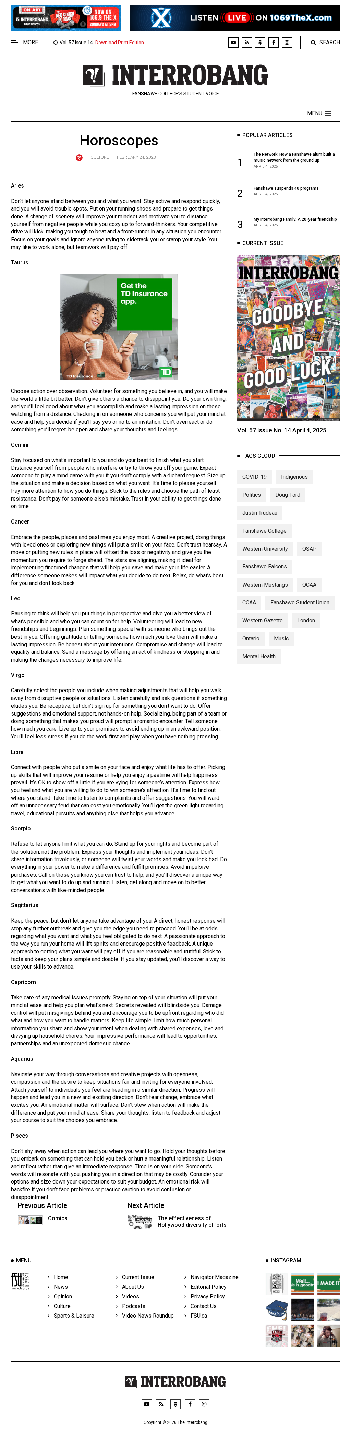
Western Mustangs (265, 584)
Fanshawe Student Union (299, 602)
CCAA (249, 602)
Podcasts (131, 1306)
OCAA (309, 584)
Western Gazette (262, 620)
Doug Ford (287, 495)
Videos (128, 1296)
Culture (99, 157)
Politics (251, 495)
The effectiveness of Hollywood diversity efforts (192, 1221)
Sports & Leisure (72, 1315)
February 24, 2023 (136, 157)
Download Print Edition (119, 42)
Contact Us (201, 1306)
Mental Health (259, 656)
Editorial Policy (206, 1287)
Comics (58, 1218)
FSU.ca (196, 1315)
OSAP (309, 548)
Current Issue (136, 1277)
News (59, 1287)
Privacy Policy (205, 1296)
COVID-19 (254, 476)
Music (281, 638)
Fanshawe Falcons (264, 566)
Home (59, 1277)
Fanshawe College (264, 531)
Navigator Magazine (212, 1277)
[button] (319, 113)
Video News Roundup (146, 1315)
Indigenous (294, 476)
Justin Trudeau (259, 512)
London (306, 620)
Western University (265, 548)
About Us (131, 1287)
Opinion (61, 1296)
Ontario (250, 638)
